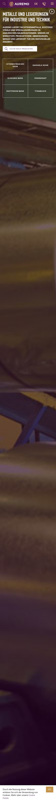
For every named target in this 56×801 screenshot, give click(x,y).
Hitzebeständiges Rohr (15, 65)
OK (49, 789)
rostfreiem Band (15, 91)
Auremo (19, 4)
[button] (52, 11)
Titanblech (40, 91)
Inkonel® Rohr (40, 65)
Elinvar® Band (15, 78)
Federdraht (40, 78)
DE (36, 4)
